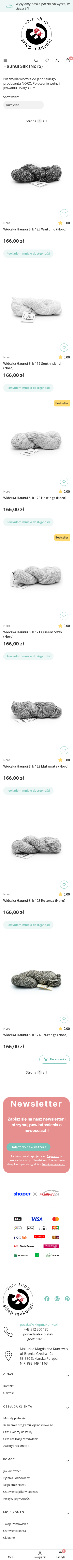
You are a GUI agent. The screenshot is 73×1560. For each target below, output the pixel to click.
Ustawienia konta (14, 1531)
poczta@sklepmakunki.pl (39, 1324)
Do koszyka (58, 1059)
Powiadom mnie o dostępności (28, 253)
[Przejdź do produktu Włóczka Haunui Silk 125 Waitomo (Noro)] (36, 174)
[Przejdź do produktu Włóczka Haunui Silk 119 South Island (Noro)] (36, 308)
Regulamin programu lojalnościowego (28, 1425)
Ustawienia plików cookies (20, 1492)
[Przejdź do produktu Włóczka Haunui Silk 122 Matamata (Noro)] (36, 711)
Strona (31, 121)
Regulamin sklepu (14, 1485)
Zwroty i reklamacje (16, 1446)
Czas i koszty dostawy (17, 1432)
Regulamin (53, 1156)
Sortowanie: (11, 97)
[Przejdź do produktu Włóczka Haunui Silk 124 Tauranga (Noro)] (36, 980)
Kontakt (8, 1386)
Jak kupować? (12, 1471)
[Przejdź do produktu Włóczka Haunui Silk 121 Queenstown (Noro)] (36, 577)
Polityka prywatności (16, 1498)
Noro (6, 223)
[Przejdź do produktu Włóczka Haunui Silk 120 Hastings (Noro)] (36, 442)
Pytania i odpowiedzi (16, 1478)
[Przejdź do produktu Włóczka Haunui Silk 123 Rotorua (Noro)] (36, 845)
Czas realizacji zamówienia (20, 1439)
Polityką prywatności (53, 1164)
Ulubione (9, 1538)
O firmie (8, 1393)
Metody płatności (14, 1418)
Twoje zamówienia (15, 1524)
